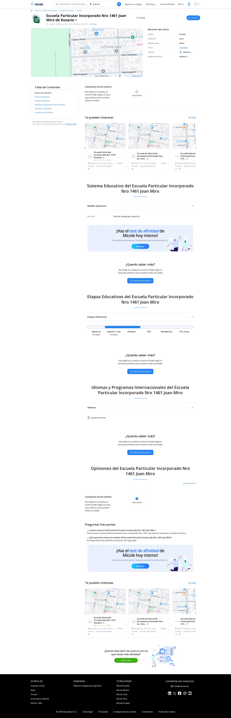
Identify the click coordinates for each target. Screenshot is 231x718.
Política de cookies (167, 711)
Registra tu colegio (133, 4)
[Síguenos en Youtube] (190, 693)
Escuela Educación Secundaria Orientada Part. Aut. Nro (195, 156)
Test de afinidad (167, 4)
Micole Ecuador (123, 703)
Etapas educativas (42, 100)
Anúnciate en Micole (40, 698)
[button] (189, 4)
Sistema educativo (42, 97)
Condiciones (147, 711)
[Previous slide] (85, 147)
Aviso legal (88, 711)
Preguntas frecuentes (44, 112)
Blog (33, 690)
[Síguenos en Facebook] (179, 693)
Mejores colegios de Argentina (87, 685)
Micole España (122, 685)
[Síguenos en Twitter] (174, 693)
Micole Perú (121, 698)
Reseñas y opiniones (43, 108)
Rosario (79, 10)
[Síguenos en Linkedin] (169, 693)
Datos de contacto (43, 93)
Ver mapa (93, 24)
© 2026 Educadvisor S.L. (66, 711)
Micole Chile (121, 694)
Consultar (183, 48)
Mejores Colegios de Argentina (46, 10)
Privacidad (103, 711)
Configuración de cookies (124, 711)
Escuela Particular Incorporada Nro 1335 (105, 155)
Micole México (122, 690)
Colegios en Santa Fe (67, 10)
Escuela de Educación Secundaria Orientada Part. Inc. (150, 156)
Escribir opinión (189, 483)
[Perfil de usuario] (197, 4)
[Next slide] (195, 147)
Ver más (192, 117)
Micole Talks (36, 703)
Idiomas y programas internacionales (50, 104)
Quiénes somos (38, 685)
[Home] (31, 10)
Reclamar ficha (71, 124)
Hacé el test (126, 660)
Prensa (34, 694)
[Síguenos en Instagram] (184, 693)
